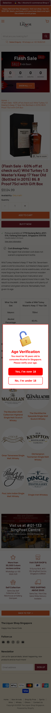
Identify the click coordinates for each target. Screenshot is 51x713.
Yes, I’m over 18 (25, 371)
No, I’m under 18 (25, 380)
